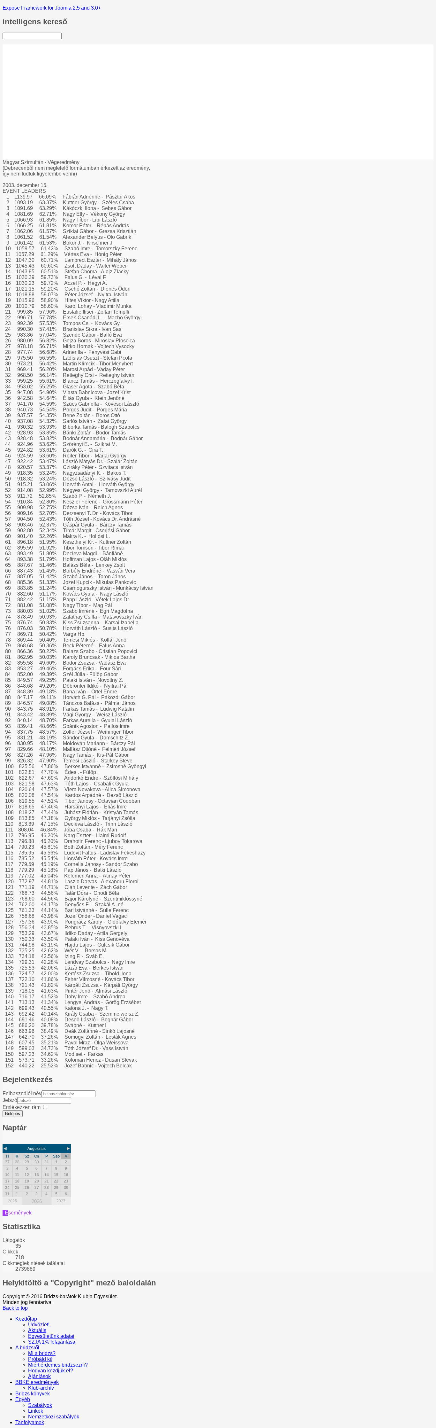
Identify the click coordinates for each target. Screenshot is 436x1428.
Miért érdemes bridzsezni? (44, 96)
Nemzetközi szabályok (53, 150)
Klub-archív (41, 122)
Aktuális (37, 58)
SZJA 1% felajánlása (51, 70)
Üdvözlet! (38, 53)
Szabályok (40, 139)
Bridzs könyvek (32, 127)
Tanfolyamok (29, 156)
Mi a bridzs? (42, 81)
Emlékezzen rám (22, 1107)
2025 (12, 1201)
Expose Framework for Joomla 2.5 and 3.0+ (52, 8)
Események (18, 1212)
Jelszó (10, 1100)
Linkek (35, 145)
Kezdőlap (26, 47)
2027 (60, 1201)
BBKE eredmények (37, 116)
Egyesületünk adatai (51, 64)
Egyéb (22, 133)
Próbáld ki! (40, 87)
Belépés (12, 1113)
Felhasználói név (22, 1093)
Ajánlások (39, 110)
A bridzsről (27, 76)
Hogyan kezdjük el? (50, 104)
